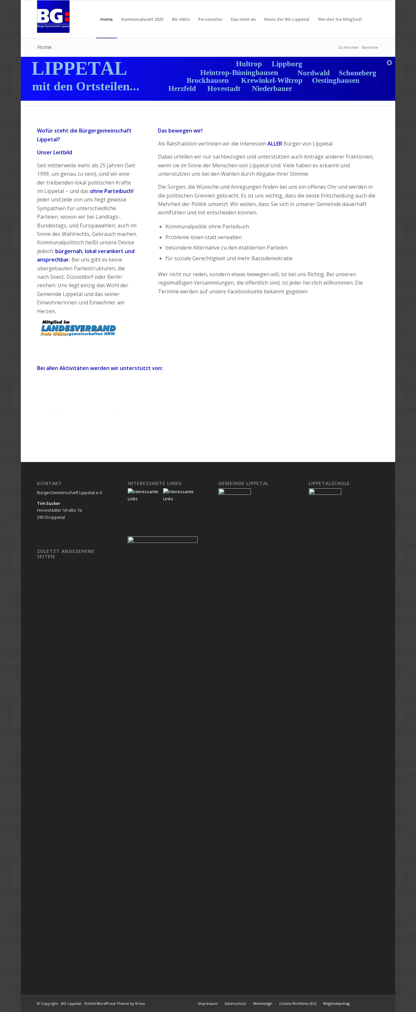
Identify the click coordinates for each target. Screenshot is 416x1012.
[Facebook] (364, 1003)
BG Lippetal (71, 1003)
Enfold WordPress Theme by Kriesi (114, 1003)
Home (44, 47)
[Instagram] (374, 1003)
